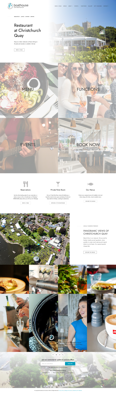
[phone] (63, 354)
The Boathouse (46, 372)
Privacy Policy (61, 390)
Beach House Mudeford (58, 372)
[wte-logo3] (18, 3)
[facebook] (53, 354)
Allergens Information (68, 390)
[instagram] (56, 354)
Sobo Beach (70, 372)
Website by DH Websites (77, 390)
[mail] (59, 354)
